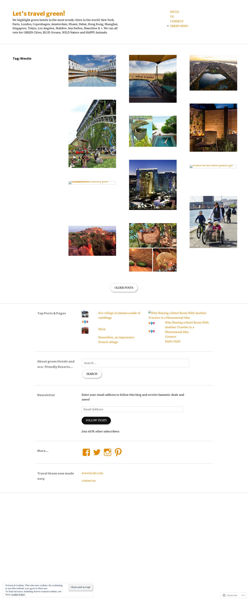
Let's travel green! (38, 13)
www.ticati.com (92, 473)
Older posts (124, 287)
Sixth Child (172, 341)
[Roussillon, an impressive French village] (85, 332)
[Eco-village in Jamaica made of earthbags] (85, 316)
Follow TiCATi (96, 420)
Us (172, 16)
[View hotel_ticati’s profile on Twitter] (97, 452)
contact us (89, 480)
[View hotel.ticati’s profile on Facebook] (86, 452)
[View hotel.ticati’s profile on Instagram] (107, 452)
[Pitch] (85, 324)
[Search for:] (135, 363)
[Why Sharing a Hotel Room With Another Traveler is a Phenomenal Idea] (179, 317)
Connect (177, 21)
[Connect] (151, 326)
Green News (179, 26)
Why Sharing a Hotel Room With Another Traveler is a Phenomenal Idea (187, 327)
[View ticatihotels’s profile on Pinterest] (118, 452)
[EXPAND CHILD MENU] (168, 26)
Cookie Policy (18, 594)
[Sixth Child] (151, 334)
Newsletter (46, 395)
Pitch (174, 12)
